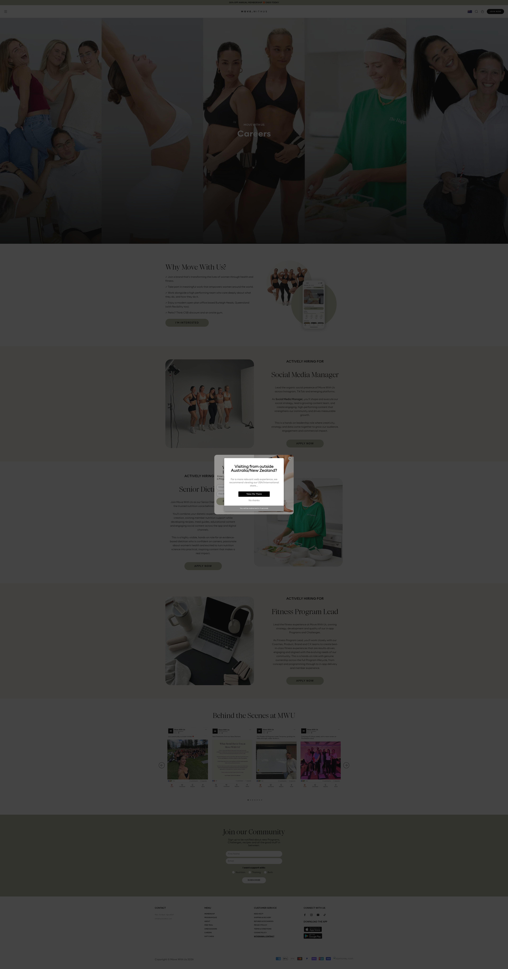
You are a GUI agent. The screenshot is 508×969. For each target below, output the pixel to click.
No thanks (254, 500)
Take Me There (254, 494)
